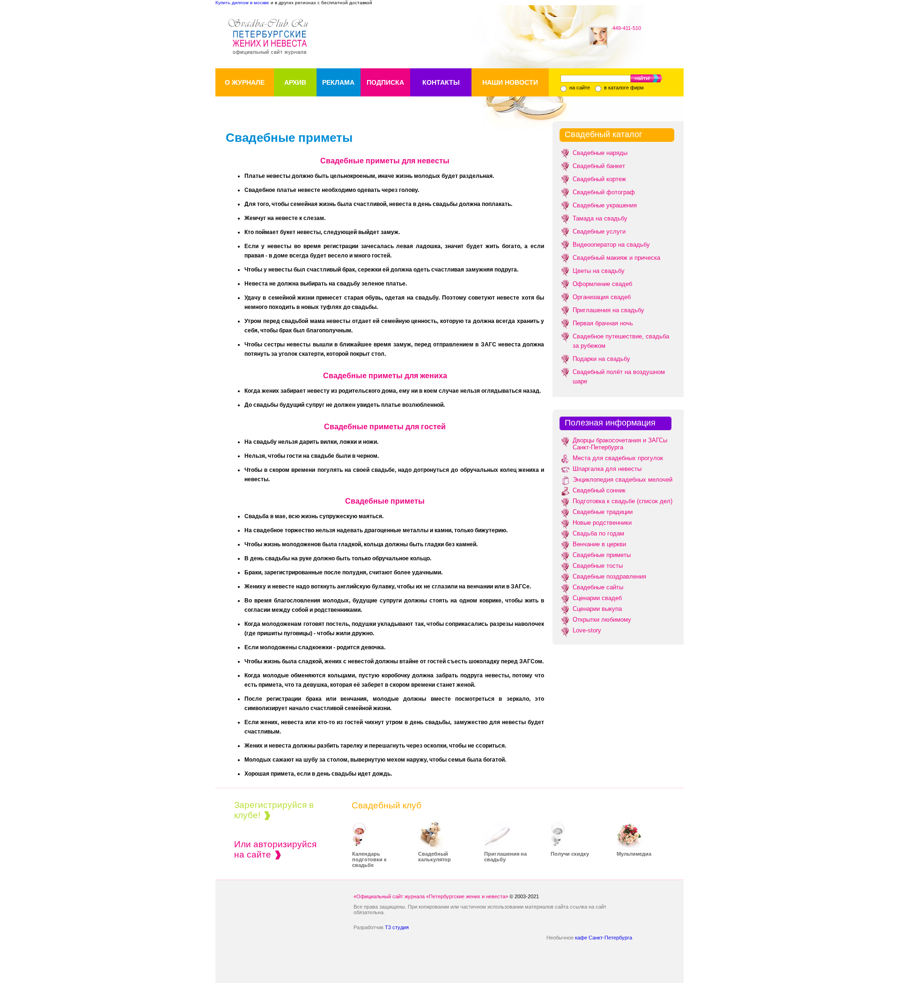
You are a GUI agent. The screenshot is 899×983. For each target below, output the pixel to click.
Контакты (441, 82)
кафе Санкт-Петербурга (603, 937)
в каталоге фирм (623, 87)
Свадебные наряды (600, 152)
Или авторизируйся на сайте (275, 849)
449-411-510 (626, 28)
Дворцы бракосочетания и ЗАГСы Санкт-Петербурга (620, 444)
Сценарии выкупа (597, 608)
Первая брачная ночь (603, 323)
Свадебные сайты (598, 587)
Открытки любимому (602, 619)
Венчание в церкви (599, 544)
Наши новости (510, 82)
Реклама (338, 82)
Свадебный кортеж (599, 179)
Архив (295, 82)
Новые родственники (602, 522)
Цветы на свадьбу (599, 270)
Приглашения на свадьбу (608, 310)
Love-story (587, 630)
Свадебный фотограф (604, 192)
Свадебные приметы (602, 554)
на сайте (579, 87)
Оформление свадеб (602, 283)
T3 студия (397, 927)
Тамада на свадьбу (600, 218)
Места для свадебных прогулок (618, 458)
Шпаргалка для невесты (607, 468)
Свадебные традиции (603, 511)
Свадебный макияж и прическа (616, 257)
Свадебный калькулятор (434, 856)
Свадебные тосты (598, 565)
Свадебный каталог (603, 134)
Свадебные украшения (605, 205)
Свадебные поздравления (609, 576)
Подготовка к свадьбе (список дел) (622, 501)
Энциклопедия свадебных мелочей (622, 479)
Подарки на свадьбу (601, 358)
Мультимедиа (634, 854)
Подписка (385, 82)
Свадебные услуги (599, 231)
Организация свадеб (602, 297)
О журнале (245, 82)
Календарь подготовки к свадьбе (369, 859)
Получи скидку (570, 854)
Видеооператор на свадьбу (611, 244)
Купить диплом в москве (242, 2)
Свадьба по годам (598, 533)
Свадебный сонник (599, 490)
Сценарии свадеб (597, 598)
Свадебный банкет (599, 165)
